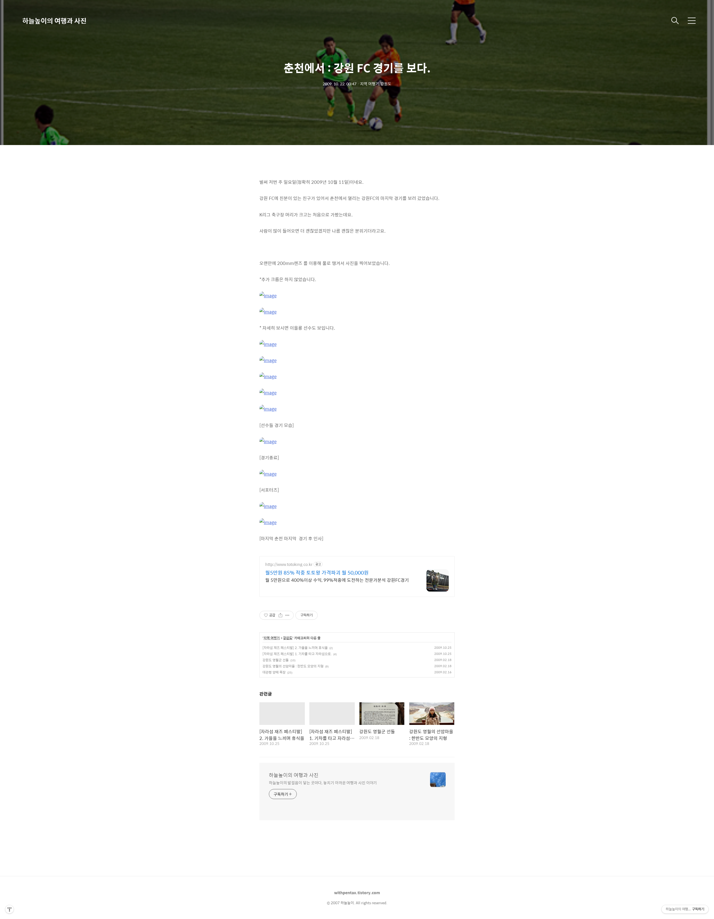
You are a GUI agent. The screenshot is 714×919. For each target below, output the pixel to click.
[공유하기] (280, 615)
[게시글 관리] (287, 615)
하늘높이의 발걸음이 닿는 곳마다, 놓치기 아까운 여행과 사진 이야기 (323, 782)
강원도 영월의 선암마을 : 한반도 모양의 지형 (293, 666)
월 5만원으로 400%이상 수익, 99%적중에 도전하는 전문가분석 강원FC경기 (337, 580)
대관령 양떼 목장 (274, 672)
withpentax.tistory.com (357, 892)
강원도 (287, 638)
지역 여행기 (272, 638)
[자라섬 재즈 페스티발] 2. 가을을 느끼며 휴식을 (295, 647)
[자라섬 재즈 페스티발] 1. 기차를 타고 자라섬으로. (297, 653)
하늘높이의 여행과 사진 (54, 20)
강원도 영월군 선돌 (275, 659)
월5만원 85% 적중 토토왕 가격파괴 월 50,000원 (317, 572)
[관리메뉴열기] (9, 909)
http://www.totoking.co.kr (288, 564)
